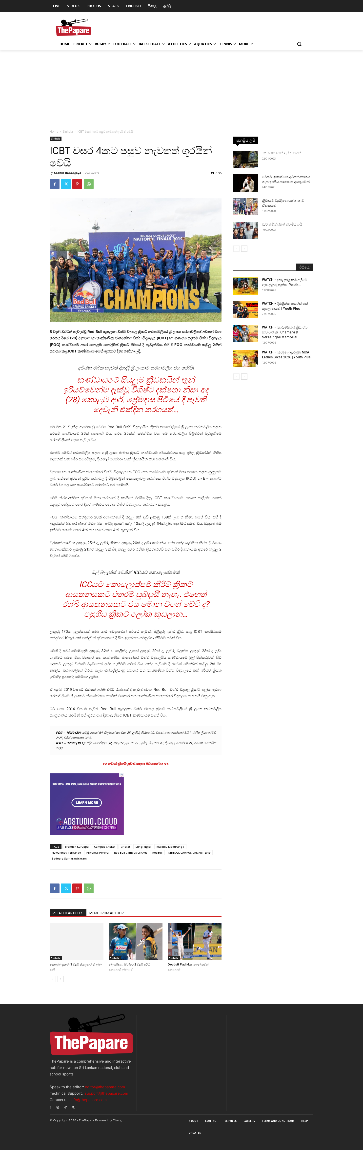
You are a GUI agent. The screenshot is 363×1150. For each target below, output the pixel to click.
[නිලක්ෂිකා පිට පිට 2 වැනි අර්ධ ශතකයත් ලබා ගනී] (135, 941)
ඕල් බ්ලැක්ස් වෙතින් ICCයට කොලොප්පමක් (136, 572)
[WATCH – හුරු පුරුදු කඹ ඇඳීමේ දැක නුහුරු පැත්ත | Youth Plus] (245, 286)
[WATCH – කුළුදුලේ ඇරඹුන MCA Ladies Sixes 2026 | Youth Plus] (245, 358)
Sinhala (68, 131)
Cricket (125, 846)
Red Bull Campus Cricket (130, 852)
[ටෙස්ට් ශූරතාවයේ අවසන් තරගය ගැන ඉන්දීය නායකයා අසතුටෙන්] (245, 183)
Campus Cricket (104, 846)
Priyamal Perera (97, 852)
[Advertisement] (181, 87)
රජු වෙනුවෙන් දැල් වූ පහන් (281, 153)
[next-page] (61, 979)
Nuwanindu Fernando (66, 852)
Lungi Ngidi (143, 846)
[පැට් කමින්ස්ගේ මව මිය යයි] (245, 230)
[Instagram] (57, 1106)
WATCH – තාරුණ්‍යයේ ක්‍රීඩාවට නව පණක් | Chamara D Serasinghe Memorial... (284, 332)
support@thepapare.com (106, 1093)
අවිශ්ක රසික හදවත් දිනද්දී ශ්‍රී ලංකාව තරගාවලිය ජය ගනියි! (136, 368)
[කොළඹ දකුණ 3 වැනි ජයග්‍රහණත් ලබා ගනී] (76, 941)
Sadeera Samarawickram (69, 858)
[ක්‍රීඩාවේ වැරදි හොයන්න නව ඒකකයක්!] (245, 206)
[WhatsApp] (89, 184)
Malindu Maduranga (170, 846)
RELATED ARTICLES (68, 913)
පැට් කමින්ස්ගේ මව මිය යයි (282, 224)
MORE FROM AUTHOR (106, 913)
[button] (299, 44)
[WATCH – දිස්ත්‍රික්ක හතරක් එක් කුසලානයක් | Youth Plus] (245, 309)
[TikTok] (65, 1106)
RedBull (157, 852)
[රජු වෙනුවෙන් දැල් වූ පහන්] (245, 159)
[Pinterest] (77, 184)
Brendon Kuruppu (77, 846)
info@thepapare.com (88, 1099)
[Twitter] (66, 184)
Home (54, 131)
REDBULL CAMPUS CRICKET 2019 (189, 852)
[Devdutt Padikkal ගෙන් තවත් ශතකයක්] (195, 941)
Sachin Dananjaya (67, 173)
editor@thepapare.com (105, 1087)
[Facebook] (55, 184)
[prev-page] (53, 979)
